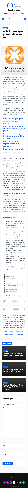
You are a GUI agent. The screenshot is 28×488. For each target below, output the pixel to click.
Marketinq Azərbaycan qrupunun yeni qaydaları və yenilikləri (12, 143)
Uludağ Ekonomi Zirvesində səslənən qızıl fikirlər (19, 333)
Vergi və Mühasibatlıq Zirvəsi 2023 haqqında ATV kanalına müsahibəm (13, 387)
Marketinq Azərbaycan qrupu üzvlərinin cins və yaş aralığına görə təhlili (13, 136)
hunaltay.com (14, 10)
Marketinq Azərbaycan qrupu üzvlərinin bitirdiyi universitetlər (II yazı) (14, 128)
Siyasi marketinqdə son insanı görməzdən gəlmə (9, 333)
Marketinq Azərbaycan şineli (13, 149)
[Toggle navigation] (9, 19)
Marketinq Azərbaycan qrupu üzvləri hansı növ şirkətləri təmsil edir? (13, 121)
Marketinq (5, 28)
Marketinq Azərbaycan (19, 79)
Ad (4, 437)
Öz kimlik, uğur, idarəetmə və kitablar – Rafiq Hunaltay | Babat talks (13, 371)
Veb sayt (4, 454)
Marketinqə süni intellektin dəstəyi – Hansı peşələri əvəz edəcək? (13, 355)
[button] (18, 18)
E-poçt (4, 445)
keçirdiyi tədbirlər (16, 83)
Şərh (4, 407)
